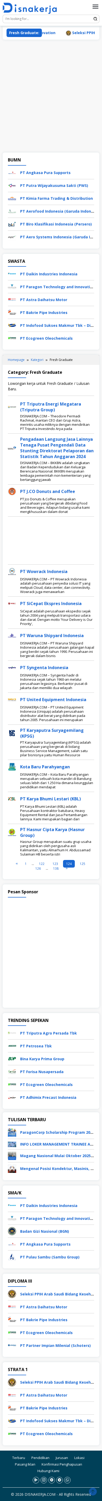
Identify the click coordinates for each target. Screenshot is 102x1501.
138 (56, 868)
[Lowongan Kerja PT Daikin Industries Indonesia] (12, 273)
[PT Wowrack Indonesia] (12, 570)
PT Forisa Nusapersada (42, 1071)
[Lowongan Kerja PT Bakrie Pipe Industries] (12, 311)
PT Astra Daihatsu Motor (43, 299)
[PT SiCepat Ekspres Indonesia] (12, 602)
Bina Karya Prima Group (42, 1058)
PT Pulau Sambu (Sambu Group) (50, 1257)
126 (38, 868)
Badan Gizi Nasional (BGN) (44, 1231)
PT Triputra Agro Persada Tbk (48, 1033)
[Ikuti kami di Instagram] (44, 1480)
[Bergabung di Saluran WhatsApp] (67, 1480)
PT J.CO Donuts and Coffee (47, 491)
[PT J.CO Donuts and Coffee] (12, 490)
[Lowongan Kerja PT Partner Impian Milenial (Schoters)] (12, 1344)
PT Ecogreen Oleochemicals (46, 338)
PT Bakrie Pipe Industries (43, 312)
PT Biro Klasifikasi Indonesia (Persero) (56, 224)
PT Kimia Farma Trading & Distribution (56, 198)
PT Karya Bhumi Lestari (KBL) (50, 799)
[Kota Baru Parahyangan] (12, 766)
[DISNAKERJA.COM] (32, 8)
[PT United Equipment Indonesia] (12, 698)
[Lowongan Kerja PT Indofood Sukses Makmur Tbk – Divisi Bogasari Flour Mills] (12, 324)
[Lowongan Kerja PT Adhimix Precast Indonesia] (12, 1096)
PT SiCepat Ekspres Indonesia (51, 603)
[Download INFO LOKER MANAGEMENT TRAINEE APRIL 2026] (12, 1143)
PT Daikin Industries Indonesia (48, 273)
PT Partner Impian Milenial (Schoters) (55, 1345)
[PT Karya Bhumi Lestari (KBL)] (12, 798)
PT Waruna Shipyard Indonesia (52, 635)
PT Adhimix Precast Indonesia (48, 1097)
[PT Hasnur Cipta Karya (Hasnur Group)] (12, 831)
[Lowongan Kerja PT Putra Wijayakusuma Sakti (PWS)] (12, 184)
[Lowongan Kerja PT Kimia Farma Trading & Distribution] (12, 197)
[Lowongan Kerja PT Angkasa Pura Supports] (12, 172)
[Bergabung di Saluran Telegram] (59, 1480)
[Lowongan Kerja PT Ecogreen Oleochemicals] (12, 337)
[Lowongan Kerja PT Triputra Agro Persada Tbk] (12, 1032)
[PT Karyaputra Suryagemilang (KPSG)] (12, 732)
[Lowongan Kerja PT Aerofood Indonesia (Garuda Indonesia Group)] (12, 210)
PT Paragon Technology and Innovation (57, 286)
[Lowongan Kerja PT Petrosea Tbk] (12, 1045)
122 (41, 864)
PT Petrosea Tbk (36, 1045)
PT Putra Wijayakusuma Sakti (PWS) (54, 185)
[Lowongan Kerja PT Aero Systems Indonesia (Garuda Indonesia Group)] (12, 236)
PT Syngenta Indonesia (44, 667)
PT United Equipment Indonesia (53, 699)
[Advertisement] (51, 96)
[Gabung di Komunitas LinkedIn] (51, 1480)
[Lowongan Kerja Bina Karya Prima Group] (12, 1058)
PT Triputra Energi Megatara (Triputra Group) (50, 407)
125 (82, 864)
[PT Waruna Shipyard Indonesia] (12, 634)
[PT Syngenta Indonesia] (12, 666)
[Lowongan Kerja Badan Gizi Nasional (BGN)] (12, 1230)
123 (55, 864)
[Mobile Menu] (95, 7)
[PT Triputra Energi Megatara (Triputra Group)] (12, 406)
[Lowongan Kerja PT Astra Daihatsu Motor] (12, 299)
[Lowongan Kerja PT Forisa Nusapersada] (12, 1071)
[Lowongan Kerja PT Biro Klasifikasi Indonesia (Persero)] (12, 223)
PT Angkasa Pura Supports (45, 172)
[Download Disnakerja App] (36, 1480)
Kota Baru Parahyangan (45, 767)
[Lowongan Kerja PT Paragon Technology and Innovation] (12, 286)
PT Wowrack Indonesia (43, 571)
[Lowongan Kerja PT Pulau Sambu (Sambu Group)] (12, 1256)
